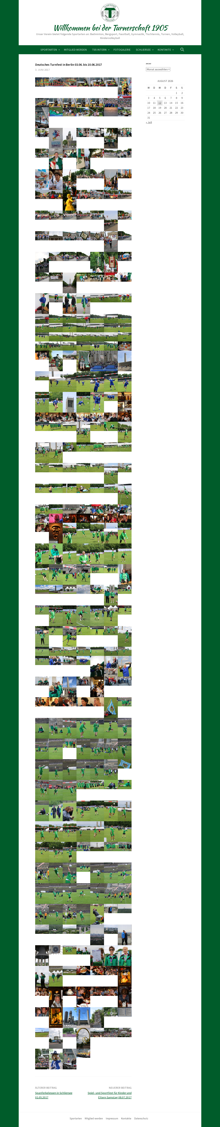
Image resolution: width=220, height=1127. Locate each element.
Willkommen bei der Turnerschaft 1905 (110, 27)
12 (159, 103)
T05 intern (99, 49)
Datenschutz (141, 1118)
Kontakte (164, 49)
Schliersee (143, 49)
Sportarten (49, 49)
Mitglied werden (75, 49)
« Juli (149, 122)
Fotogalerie (122, 49)
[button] (42, 82)
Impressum (112, 1118)
